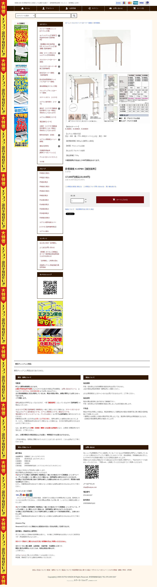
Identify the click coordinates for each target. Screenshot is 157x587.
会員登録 (72, 8)
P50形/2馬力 (44, 182)
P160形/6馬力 (44, 209)
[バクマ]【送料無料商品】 (48, 227)
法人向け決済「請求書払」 (49, 243)
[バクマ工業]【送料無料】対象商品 (30, 409)
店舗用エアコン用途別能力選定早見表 (49, 266)
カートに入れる (122, 199)
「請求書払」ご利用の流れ (49, 260)
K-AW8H (68, 129)
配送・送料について (54, 570)
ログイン (95, 8)
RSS (124, 570)
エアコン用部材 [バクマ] (49, 412)
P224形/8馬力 (44, 213)
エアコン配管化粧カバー (48, 222)
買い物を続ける (111, 186)
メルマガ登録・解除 (114, 570)
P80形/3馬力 (44, 195)
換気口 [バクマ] (64, 412)
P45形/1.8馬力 (44, 177)
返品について (69, 209)
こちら (22, 555)
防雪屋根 (97, 23)
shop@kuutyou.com (90, 487)
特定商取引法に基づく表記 (85, 209)
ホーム (27, 8)
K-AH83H (84, 129)
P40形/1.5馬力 (44, 173)
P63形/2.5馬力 (44, 191)
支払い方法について (39, 570)
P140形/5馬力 (44, 204)
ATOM (129, 570)
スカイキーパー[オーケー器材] (82, 23)
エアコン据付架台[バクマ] (30, 412)
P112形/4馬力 (44, 200)
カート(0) (140, 8)
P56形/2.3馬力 (44, 186)
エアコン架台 (44, 231)
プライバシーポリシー (99, 570)
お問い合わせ (118, 8)
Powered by (70, 580)
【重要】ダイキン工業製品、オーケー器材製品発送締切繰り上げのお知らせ (49, 254)
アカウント (50, 8)
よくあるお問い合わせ (47, 247)
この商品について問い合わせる (93, 186)
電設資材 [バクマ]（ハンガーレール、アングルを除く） (34, 414)
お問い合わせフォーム (69, 389)
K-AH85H (76, 129)
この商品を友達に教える (73, 186)
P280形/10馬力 (45, 218)
